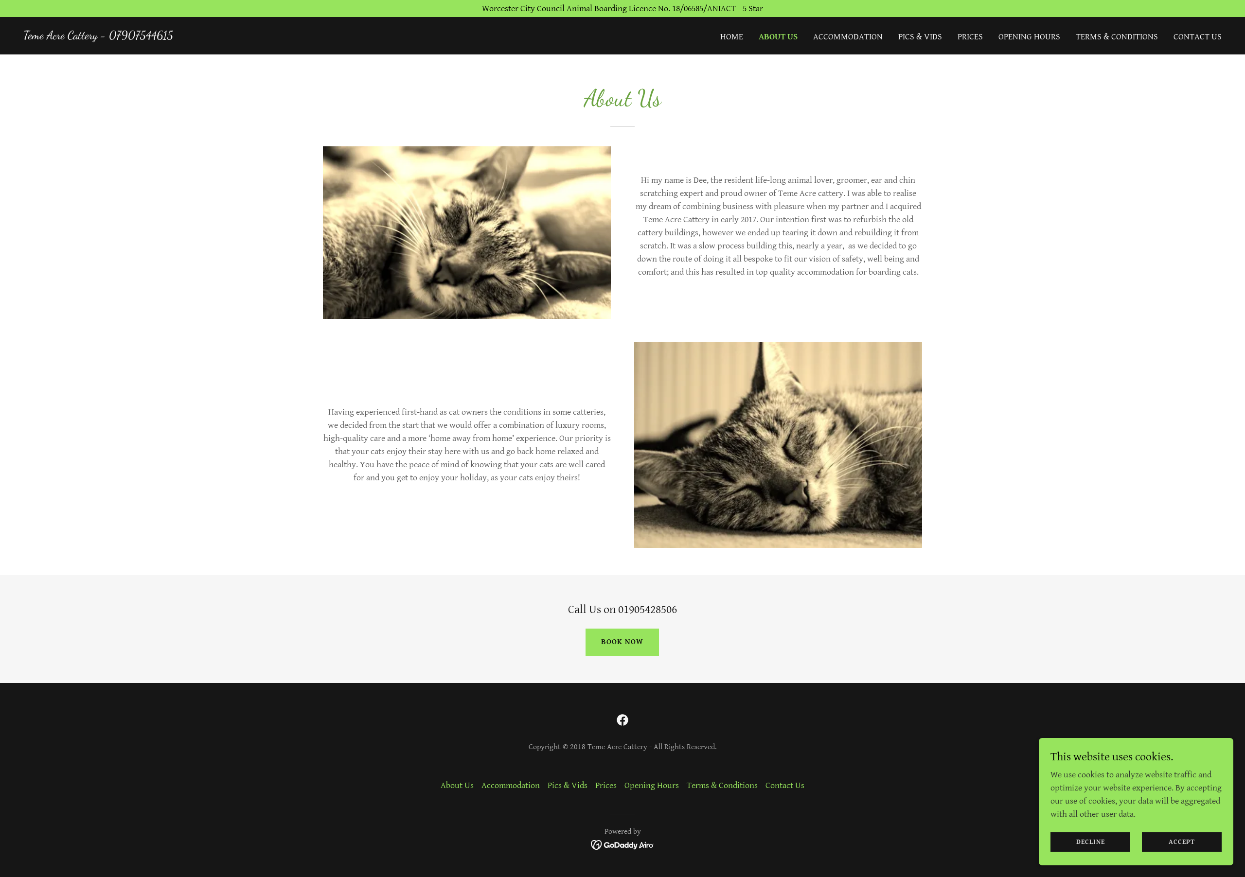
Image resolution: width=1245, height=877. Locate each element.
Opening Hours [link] (1029, 37)
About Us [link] (778, 37)
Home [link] (731, 37)
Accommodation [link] (848, 37)
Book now (622, 642)
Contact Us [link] (1198, 37)
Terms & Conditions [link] (1117, 37)
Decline (1090, 842)
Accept (1182, 842)
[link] (98, 36)
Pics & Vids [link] (920, 37)
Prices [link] (970, 37)
